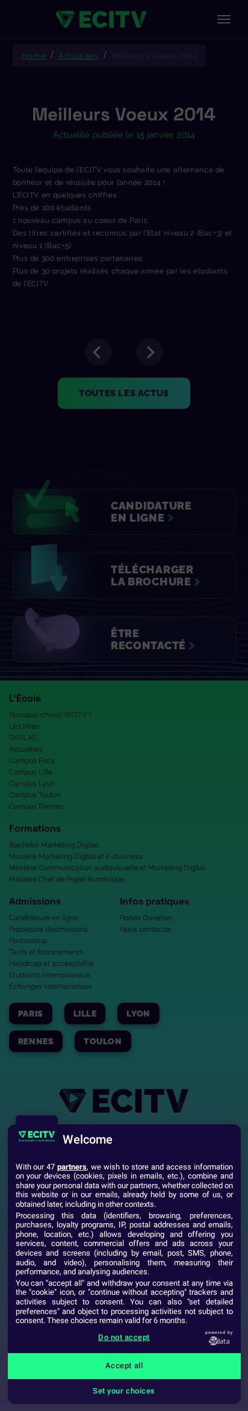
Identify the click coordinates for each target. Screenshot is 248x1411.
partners (72, 1166)
